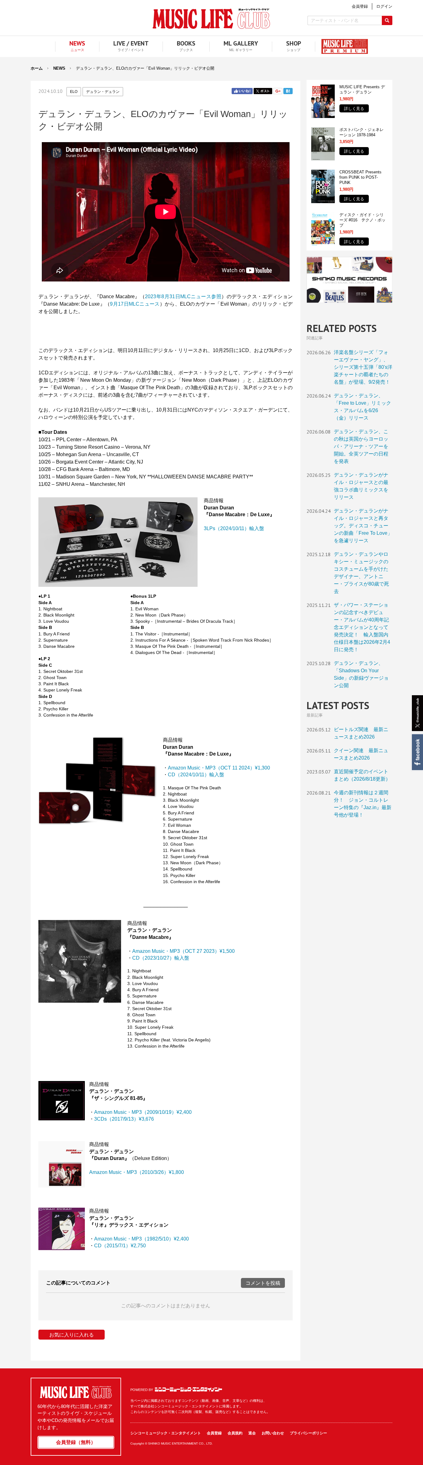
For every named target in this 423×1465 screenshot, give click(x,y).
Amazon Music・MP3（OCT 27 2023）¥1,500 (183, 951)
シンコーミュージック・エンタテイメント (188, 1389)
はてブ (288, 91)
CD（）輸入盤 (160, 958)
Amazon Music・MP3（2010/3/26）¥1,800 (136, 1172)
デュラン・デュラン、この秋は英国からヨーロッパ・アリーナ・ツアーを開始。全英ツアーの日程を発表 (361, 446)
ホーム (37, 68)
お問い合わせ (273, 1433)
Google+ (277, 91)
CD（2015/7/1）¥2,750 (120, 1245)
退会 (252, 1433)
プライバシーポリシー (308, 1433)
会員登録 (214, 1433)
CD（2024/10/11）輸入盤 (196, 774)
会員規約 (235, 1433)
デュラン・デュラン (103, 91)
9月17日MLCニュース (134, 304)
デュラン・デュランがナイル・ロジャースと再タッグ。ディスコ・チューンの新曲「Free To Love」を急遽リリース (363, 525)
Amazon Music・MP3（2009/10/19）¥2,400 (143, 1112)
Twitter (263, 91)
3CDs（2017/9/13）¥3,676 (124, 1119)
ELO (73, 91)
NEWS (59, 68)
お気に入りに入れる (71, 1334)
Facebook (417, 752)
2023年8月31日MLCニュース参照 (183, 296)
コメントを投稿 (263, 1283)
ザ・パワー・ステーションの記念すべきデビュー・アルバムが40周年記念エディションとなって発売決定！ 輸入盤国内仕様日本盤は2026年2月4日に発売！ (362, 627)
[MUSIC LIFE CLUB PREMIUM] (341, 46)
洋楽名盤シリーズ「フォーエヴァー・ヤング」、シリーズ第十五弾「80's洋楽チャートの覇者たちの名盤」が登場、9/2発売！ (363, 367)
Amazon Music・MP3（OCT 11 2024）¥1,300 (219, 767)
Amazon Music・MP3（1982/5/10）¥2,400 (141, 1238)
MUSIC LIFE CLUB (211, 19)
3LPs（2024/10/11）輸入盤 (234, 528)
